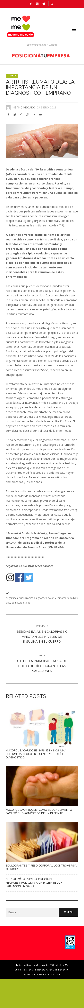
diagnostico (40, 598)
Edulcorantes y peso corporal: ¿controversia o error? (41, 867)
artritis (20, 598)
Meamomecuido (64, 598)
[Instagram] (37, 4)
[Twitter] (44, 4)
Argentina (11, 598)
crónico (29, 598)
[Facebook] (31, 4)
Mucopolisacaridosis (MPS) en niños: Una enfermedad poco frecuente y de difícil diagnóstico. (36, 754)
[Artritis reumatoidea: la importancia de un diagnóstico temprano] (42, 141)
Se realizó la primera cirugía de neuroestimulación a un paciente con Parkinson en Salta (34, 882)
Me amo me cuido (24, 107)
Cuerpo (12, 75)
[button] (42, 55)
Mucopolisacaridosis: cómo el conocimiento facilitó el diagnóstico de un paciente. (39, 811)
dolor (51, 598)
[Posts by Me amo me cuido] (8, 107)
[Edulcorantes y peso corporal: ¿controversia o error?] (36, 842)
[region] (42, 55)
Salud (27, 602)
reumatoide (17, 602)
